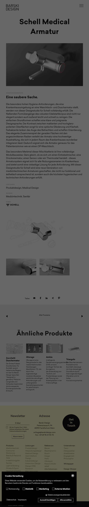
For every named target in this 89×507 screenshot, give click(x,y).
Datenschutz (11, 500)
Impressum (22, 500)
